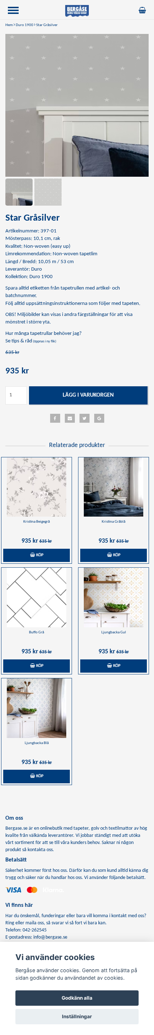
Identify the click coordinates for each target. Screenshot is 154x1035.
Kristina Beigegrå (36, 522)
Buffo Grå (36, 632)
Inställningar (77, 1016)
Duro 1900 (24, 25)
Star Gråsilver (47, 25)
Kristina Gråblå (113, 522)
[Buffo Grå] (36, 597)
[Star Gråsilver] (77, 105)
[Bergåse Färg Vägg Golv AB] (77, 11)
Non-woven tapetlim (75, 254)
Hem (9, 25)
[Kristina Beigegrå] (36, 487)
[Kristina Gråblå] (113, 487)
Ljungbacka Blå (37, 743)
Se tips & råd (30, 341)
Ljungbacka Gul (113, 632)
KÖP (39, 555)
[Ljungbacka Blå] (36, 708)
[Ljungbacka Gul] (113, 597)
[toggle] (17, 11)
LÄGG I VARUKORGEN (88, 395)
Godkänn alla (77, 998)
